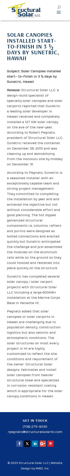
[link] (25, 10)
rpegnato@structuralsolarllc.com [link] (35, 432)
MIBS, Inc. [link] (42, 468)
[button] (59, 12)
